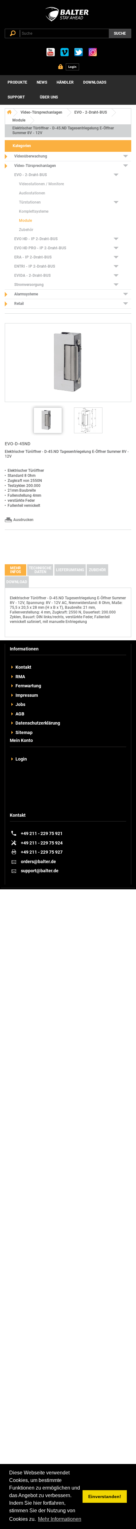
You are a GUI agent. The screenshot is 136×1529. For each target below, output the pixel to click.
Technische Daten (40, 570)
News (42, 82)
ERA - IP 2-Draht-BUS (33, 257)
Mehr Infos (15, 570)
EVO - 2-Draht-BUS (90, 112)
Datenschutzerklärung (37, 723)
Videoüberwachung (30, 156)
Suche (120, 33)
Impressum (26, 695)
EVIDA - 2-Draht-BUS (32, 275)
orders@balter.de (38, 861)
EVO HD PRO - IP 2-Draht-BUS (40, 248)
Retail (19, 303)
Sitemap (24, 732)
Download (16, 582)
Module (18, 120)
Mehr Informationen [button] (59, 1519)
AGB (19, 713)
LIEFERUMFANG (70, 570)
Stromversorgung (29, 284)
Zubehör (26, 230)
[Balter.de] (68, 21)
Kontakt (23, 667)
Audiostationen (32, 193)
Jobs (20, 704)
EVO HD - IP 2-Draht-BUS (36, 239)
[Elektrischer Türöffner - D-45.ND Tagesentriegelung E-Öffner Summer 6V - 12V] (48, 420)
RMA (20, 676)
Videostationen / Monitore (41, 184)
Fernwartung (28, 685)
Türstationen (30, 202)
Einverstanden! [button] (104, 1496)
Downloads (94, 82)
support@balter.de (40, 870)
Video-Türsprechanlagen (41, 112)
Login (21, 759)
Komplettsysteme (33, 211)
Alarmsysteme (26, 294)
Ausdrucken (23, 520)
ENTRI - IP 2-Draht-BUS (34, 266)
